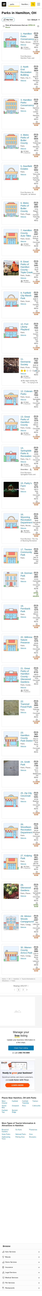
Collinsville (36, 1106)
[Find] (33, 4)
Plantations (33, 1130)
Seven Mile (4, 1106)
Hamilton (16, 979)
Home (4, 979)
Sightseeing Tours (6, 1138)
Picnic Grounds (31, 367)
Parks (23, 42)
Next (26, 989)
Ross (24, 1106)
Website (23, 45)
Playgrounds (30, 214)
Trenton (35, 1101)
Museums (32, 1137)
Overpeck (15, 1106)
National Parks (21, 1134)
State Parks (6, 1134)
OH (10, 979)
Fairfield (15, 1101)
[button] (38, 4)
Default (34, 20)
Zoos (31, 1134)
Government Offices (33, 397)
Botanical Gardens (5, 1130)
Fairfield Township (25, 1102)
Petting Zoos (20, 1137)
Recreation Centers (32, 525)
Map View (9, 20)
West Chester (4, 1102)
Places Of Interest (32, 767)
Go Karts (19, 1130)
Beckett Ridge (15, 1111)
